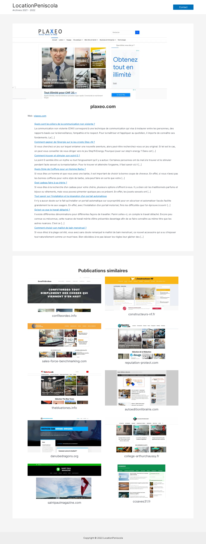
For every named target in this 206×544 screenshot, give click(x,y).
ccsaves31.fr (142, 501)
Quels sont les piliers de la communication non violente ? (64, 123)
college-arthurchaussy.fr (141, 456)
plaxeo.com (40, 115)
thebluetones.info (64, 408)
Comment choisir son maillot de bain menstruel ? (60, 227)
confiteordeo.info (64, 316)
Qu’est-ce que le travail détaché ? (52, 209)
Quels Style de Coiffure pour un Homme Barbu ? (60, 169)
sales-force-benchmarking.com (64, 361)
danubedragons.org (64, 456)
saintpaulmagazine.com (64, 502)
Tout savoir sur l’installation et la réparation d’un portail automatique (70, 196)
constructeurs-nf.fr (141, 314)
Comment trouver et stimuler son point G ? (57, 155)
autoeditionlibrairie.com (141, 409)
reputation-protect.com (141, 362)
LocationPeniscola (35, 5)
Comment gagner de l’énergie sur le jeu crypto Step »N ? (64, 142)
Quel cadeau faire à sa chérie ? (50, 182)
